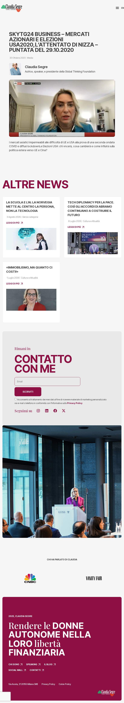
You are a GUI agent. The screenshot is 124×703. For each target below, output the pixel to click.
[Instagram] (38, 410)
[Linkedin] (46, 410)
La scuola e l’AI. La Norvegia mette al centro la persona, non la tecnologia (30, 207)
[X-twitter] (63, 410)
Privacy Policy (74, 403)
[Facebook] (55, 410)
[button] (117, 7)
